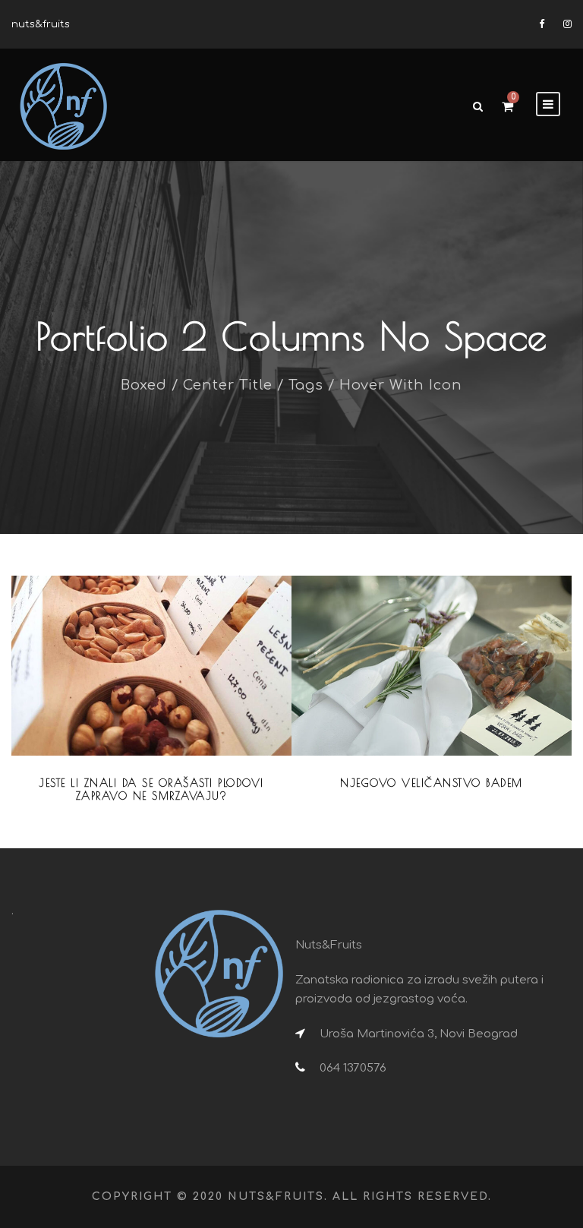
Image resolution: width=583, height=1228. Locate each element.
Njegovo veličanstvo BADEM (431, 783)
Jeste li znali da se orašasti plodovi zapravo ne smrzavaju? (151, 789)
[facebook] (541, 24)
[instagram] (567, 24)
